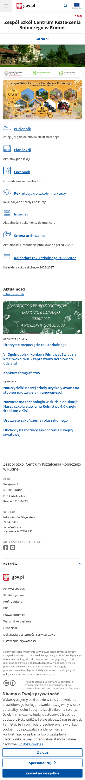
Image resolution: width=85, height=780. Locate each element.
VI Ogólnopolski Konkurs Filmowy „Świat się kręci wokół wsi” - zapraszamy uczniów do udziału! (40, 359)
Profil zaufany (12, 602)
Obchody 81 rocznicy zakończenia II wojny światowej (38, 432)
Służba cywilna (13, 595)
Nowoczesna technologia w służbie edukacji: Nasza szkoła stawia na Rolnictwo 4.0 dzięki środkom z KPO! (40, 406)
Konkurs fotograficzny (21, 373)
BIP (5, 608)
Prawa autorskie (14, 615)
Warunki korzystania (17, 621)
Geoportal (10, 628)
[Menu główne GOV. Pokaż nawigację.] (6, 6)
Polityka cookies (14, 589)
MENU (40, 39)
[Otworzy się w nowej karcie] (6, 548)
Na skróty (10, 564)
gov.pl (18, 577)
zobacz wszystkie (13, 294)
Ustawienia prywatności (19, 641)
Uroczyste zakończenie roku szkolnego (35, 420)
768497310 (10, 522)
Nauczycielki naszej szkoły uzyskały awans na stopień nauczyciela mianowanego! (41, 390)
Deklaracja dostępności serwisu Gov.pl (29, 634)
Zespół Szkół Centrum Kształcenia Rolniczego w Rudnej (42, 25)
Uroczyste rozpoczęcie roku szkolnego (34, 344)
